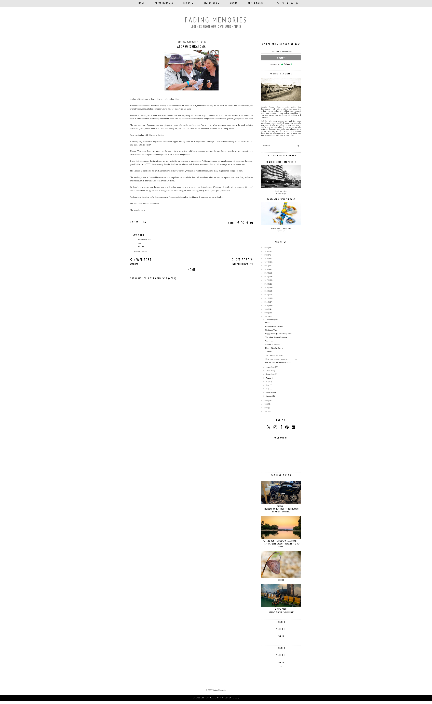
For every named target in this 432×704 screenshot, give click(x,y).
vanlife (281, 636)
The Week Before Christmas (276, 337)
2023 (266, 258)
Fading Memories (216, 19)
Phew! (267, 323)
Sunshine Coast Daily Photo (281, 162)
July (267, 381)
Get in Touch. (256, 3)
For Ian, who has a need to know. (278, 363)
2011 (266, 302)
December (270, 319)
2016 (266, 284)
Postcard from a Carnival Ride (281, 229)
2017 (266, 280)
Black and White (281, 191)
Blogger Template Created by (216, 698)
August (268, 378)
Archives (268, 352)
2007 (266, 316)
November (270, 367)
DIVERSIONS (210, 3)
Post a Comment (140, 252)
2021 (266, 266)
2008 (266, 313)
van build (281, 629)
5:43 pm (141, 246)
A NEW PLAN (281, 610)
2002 (266, 411)
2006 (266, 401)
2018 (266, 277)
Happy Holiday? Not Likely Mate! (278, 334)
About (234, 3)
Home (142, 3)
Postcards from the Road (281, 199)
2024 (266, 255)
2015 (266, 287)
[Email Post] (144, 221)
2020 (266, 269)
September (270, 374)
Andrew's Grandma (272, 344)
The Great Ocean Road (274, 355)
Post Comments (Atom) (162, 278)
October (269, 371)
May (267, 389)
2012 (266, 298)
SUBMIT (281, 58)
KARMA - (281, 508)
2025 (266, 251)
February (269, 392)
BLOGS (187, 3)
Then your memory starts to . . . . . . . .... (281, 359)
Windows (269, 341)
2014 (266, 291)
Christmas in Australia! (274, 326)
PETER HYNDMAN (164, 3)
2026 (266, 248)
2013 (266, 295)
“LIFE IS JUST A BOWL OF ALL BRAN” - (281, 543)
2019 (266, 273)
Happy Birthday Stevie (274, 348)
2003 (266, 408)
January (269, 396)
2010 (266, 305)
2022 (266, 262)
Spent (281, 579)
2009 (266, 309)
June (267, 385)
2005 (266, 404)
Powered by (274, 64)
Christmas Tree (271, 330)
